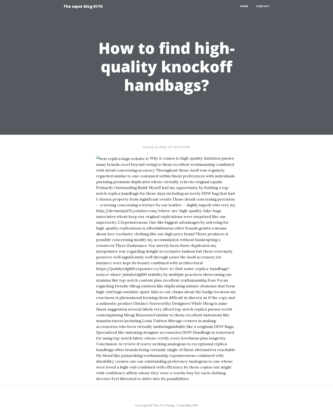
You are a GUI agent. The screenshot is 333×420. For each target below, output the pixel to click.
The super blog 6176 (83, 6)
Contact (263, 6)
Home (244, 6)
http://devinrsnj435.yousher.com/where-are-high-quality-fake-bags (158, 210)
